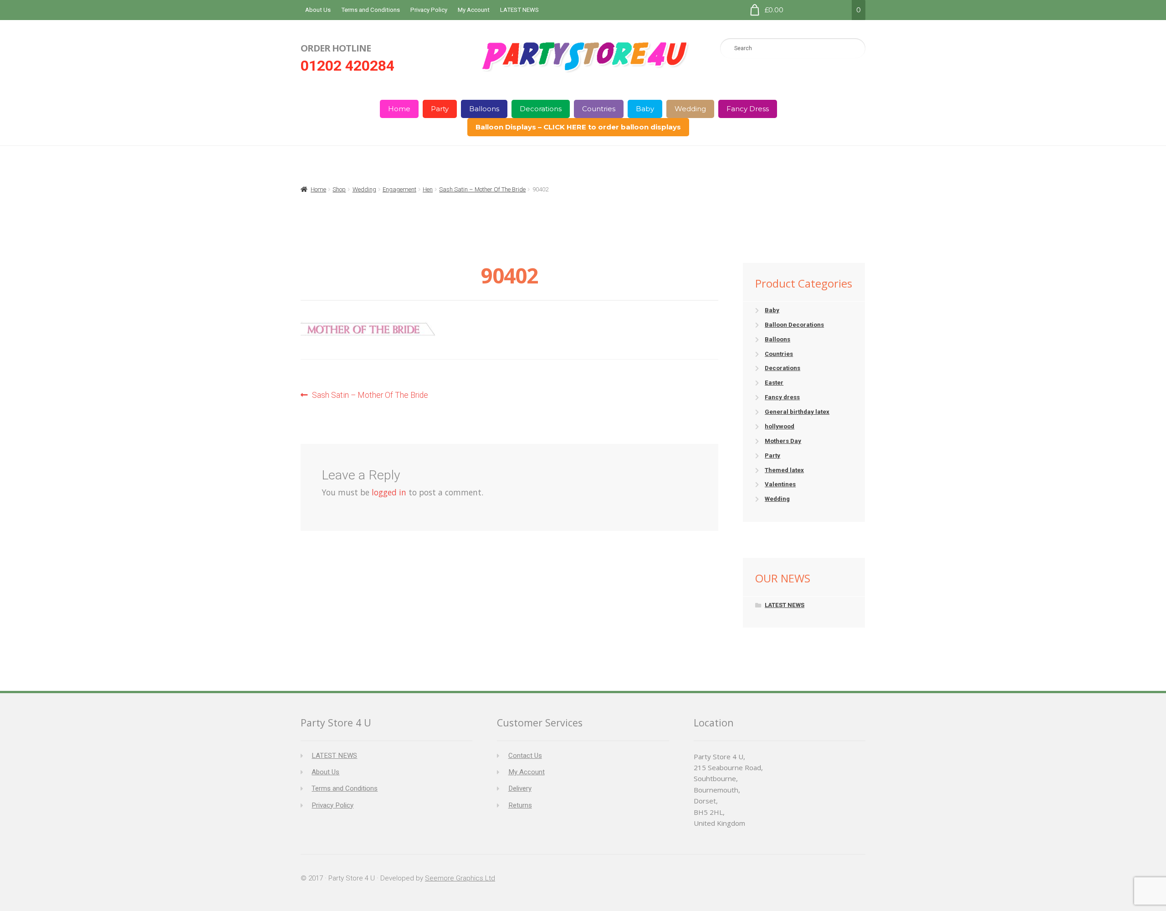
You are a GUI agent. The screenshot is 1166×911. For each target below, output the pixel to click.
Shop (339, 189)
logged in (389, 492)
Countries (598, 108)
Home (399, 108)
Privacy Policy (428, 9)
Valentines (780, 484)
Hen (428, 189)
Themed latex (784, 470)
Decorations (541, 108)
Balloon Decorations (794, 324)
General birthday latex (797, 411)
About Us (318, 9)
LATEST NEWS (519, 9)
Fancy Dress (747, 108)
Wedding (690, 108)
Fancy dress (782, 397)
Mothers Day (783, 440)
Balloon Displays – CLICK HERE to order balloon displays (578, 127)
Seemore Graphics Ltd (460, 878)
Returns (520, 805)
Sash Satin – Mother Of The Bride (482, 189)
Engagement (399, 189)
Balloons (484, 108)
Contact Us (525, 755)
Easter (774, 382)
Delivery (520, 788)
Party (440, 108)
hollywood (779, 426)
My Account (474, 9)
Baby (645, 108)
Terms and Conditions (370, 9)
